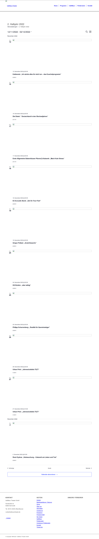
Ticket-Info (40, 527)
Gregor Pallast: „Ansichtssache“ (25, 243)
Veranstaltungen (12, 27)
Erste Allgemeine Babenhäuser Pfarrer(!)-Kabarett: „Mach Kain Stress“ (38, 158)
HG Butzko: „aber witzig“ (22, 285)
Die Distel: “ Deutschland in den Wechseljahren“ (30, 116)
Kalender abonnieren (48, 474)
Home (38, 504)
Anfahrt (39, 500)
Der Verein (39, 517)
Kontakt (39, 525)
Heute (49, 468)
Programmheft (41, 515)
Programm (39, 513)
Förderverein (40, 521)
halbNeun (39, 519)
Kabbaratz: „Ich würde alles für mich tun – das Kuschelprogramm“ (37, 74)
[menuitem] (56, 5)
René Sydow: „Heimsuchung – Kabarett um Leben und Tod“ (35, 457)
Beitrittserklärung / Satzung (44, 502)
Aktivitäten (40, 508)
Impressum (40, 510)
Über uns (39, 506)
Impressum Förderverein (43, 523)
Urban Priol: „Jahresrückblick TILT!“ (26, 369)
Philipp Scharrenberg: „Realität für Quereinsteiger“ (31, 327)
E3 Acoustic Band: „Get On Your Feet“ (27, 201)
